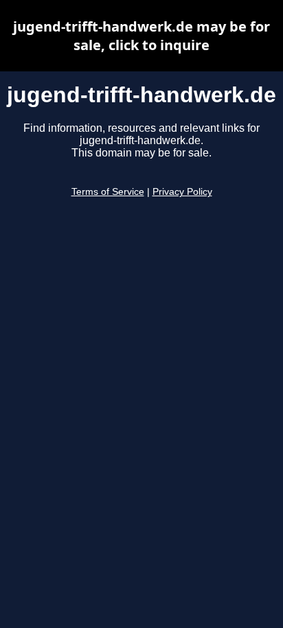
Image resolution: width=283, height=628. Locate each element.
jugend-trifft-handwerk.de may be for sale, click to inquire (141, 35)
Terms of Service (107, 192)
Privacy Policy (182, 192)
